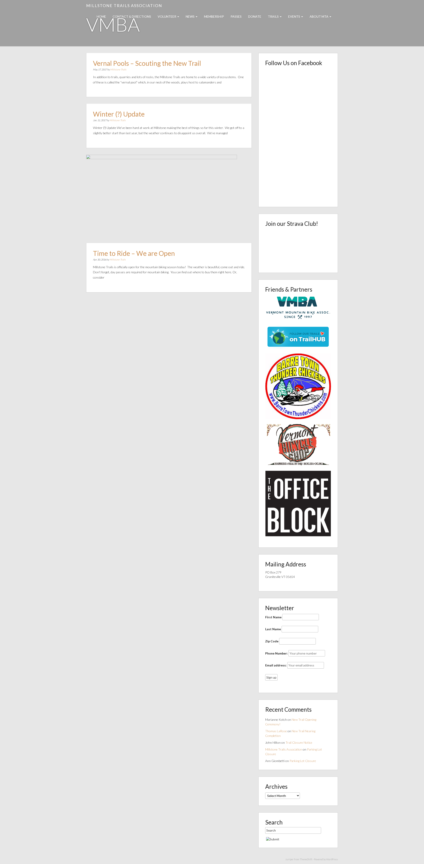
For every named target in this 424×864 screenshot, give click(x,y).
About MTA (319, 16)
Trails (273, 16)
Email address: (276, 665)
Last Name (273, 629)
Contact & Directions (132, 16)
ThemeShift (306, 859)
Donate (254, 16)
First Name (273, 617)
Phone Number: (276, 653)
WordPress (332, 859)
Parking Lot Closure (303, 761)
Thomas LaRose (276, 731)
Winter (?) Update (119, 114)
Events (294, 16)
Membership (214, 16)
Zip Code (271, 641)
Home (101, 16)
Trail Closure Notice (299, 742)
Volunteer (167, 16)
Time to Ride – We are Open (134, 253)
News (190, 16)
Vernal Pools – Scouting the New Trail (147, 63)
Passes (236, 16)
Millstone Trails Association (124, 5)
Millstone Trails (118, 69)
